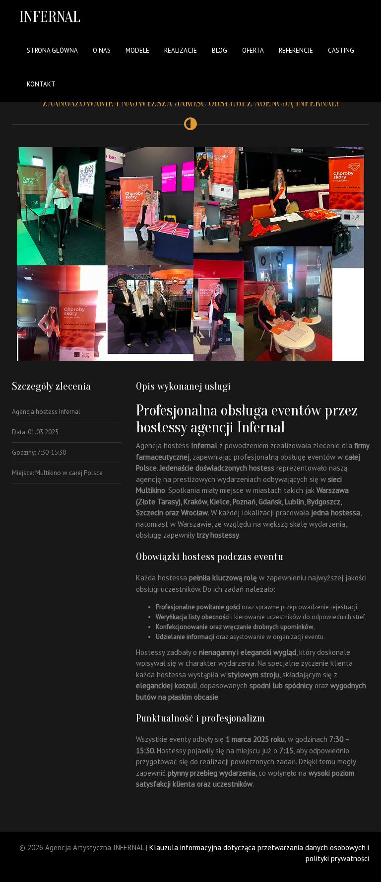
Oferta (253, 50)
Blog (219, 50)
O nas (102, 50)
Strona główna (52, 50)
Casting (341, 50)
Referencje (296, 50)
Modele (137, 50)
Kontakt (41, 84)
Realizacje (180, 50)
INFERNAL (49, 16)
